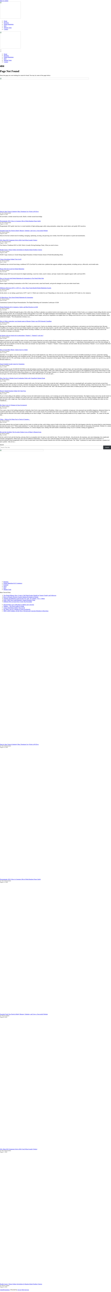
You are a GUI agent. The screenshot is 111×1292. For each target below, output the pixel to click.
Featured (5, 585)
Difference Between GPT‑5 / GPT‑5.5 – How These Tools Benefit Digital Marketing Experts (25, 288)
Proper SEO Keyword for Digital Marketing (12, 269)
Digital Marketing (9, 24)
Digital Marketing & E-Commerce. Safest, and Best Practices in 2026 (19, 307)
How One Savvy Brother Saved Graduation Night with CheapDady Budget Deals (22, 378)
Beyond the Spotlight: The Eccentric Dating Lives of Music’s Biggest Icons (20, 432)
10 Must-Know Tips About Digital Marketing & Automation (16, 297)
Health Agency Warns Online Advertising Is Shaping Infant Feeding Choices (21, 249)
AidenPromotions (5, 1290)
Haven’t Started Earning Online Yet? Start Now (13, 391)
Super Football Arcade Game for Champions (12, 364)
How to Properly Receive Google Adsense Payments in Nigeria (20, 597)
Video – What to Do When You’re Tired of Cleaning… (15, 419)
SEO (5, 26)
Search (2, 444)
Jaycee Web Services (23, 1290)
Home (5, 21)
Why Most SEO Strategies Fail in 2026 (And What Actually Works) (18, 240)
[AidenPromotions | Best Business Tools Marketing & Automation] (10, 18)
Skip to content (4, 0)
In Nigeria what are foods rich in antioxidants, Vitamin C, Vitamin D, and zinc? (21, 335)
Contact (6, 29)
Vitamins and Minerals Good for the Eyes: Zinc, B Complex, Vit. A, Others (24, 598)
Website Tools (8, 27)
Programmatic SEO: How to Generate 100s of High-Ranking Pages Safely (20, 221)
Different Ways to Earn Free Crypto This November (17, 601)
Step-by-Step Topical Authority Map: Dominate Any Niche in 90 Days (19, 211)
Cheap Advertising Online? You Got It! (10, 259)
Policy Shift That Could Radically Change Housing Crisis (19, 600)
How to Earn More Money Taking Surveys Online (14, 349)
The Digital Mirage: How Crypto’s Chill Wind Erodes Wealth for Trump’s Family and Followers (29, 595)
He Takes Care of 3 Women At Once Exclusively (13, 405)
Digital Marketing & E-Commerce (12, 583)
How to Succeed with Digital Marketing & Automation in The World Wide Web (22, 278)
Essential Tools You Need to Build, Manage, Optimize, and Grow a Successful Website (24, 230)
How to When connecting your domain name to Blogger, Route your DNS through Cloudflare (26, 321)
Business (6, 22)
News (5, 586)
